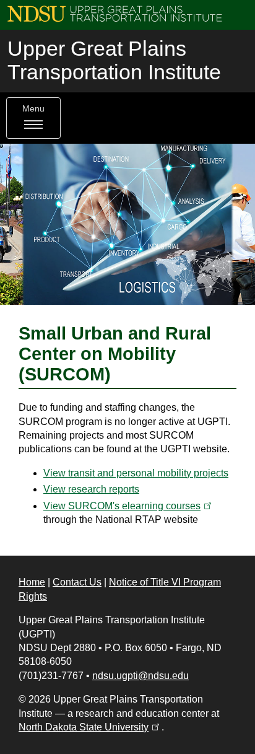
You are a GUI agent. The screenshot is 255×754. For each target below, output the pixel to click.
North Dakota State (90, 727)
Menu (33, 108)
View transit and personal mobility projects (135, 473)
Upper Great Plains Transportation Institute (114, 60)
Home (32, 582)
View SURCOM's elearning (128, 506)
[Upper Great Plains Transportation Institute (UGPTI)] (114, 13)
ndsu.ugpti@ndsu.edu (140, 675)
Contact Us (77, 582)
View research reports (91, 489)
